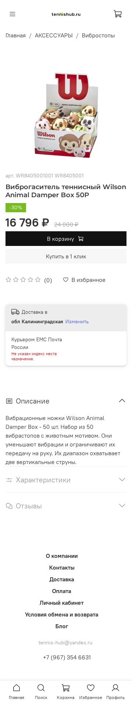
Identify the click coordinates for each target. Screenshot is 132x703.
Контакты (61, 567)
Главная (16, 35)
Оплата (61, 591)
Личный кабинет (62, 602)
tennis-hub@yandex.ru (65, 642)
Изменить (77, 321)
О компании (62, 555)
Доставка (62, 579)
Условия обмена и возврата (61, 614)
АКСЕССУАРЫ (54, 35)
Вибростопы (98, 35)
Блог (61, 626)
